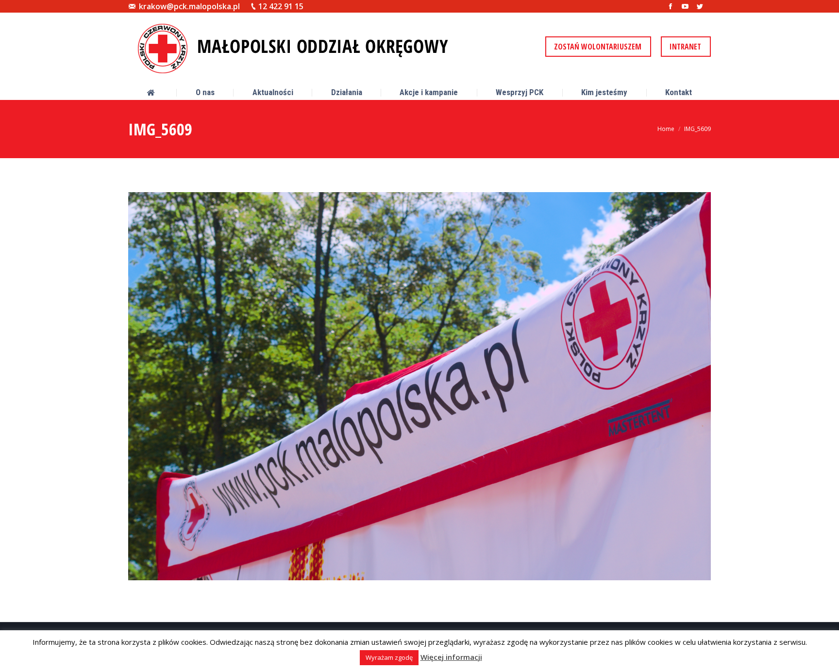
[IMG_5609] (419, 386)
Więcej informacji (451, 657)
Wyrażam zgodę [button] (389, 657)
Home (665, 129)
